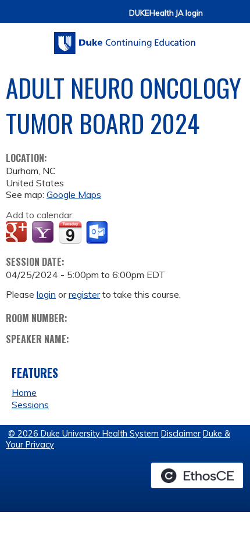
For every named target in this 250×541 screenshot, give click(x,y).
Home (24, 392)
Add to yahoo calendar (44, 232)
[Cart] (216, 18)
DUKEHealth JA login (166, 13)
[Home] (125, 39)
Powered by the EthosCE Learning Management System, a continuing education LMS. (197, 475)
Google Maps (74, 194)
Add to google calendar (18, 232)
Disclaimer (181, 433)
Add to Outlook (98, 232)
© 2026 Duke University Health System (83, 433)
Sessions (30, 404)
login (46, 294)
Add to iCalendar (70, 232)
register (84, 294)
